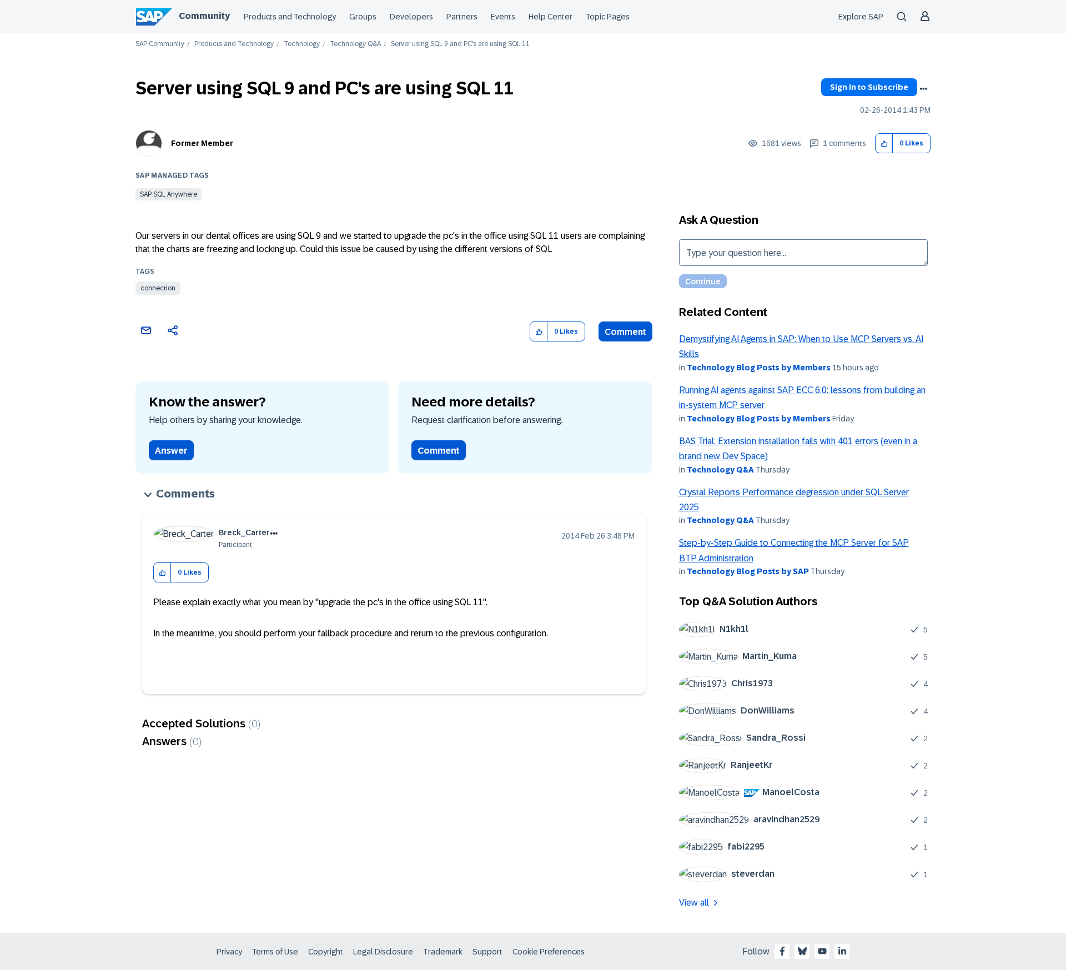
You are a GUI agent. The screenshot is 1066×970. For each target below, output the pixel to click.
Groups (362, 16)
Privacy (229, 951)
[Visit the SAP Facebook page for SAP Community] (782, 951)
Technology (302, 44)
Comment (625, 331)
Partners (461, 16)
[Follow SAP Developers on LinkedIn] (842, 951)
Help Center (550, 16)
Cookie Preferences (548, 951)
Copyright (325, 951)
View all (694, 902)
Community (204, 16)
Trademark (442, 951)
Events (503, 16)
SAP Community (159, 44)
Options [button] (923, 88)
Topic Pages (608, 16)
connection (157, 288)
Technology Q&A (355, 44)
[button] (884, 143)
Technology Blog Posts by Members (759, 367)
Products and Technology (290, 16)
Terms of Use (275, 951)
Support (487, 951)
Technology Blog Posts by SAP (748, 571)
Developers (411, 16)
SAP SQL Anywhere (168, 194)
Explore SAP (860, 16)
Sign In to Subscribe (869, 87)
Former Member (202, 143)
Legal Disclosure (383, 951)
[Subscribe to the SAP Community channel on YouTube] (822, 951)
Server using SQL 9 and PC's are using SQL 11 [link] (460, 44)
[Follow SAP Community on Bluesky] (802, 951)
